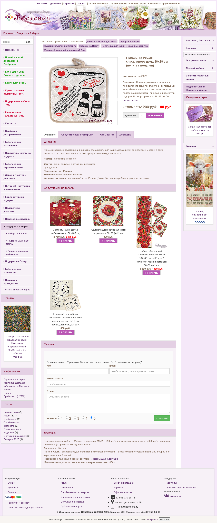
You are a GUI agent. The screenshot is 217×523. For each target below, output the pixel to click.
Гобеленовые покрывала (12, 143)
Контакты (43, 3)
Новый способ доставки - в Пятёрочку (13, 60)
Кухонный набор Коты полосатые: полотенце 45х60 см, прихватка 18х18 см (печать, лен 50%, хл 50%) (65, 319)
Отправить (162, 418)
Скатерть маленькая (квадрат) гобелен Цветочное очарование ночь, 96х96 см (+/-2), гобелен (17, 346)
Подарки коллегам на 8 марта (17, 252)
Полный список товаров (17, 289)
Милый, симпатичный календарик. (199, 214)
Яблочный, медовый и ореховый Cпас (64, 49)
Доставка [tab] (125, 134)
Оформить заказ (196, 60)
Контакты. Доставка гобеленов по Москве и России (16, 386)
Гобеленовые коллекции (12, 270)
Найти (27, 41)
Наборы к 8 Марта (17, 233)
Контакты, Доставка (198, 40)
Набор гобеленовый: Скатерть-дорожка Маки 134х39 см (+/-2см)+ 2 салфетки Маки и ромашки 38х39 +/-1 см (151, 258)
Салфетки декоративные (12, 132)
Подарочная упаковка (12, 209)
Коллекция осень (15, 82)
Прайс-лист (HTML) (14, 396)
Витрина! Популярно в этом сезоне (17, 187)
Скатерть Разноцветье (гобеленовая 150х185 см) (65, 231)
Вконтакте (175, 496)
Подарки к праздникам (11, 281)
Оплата (12, 492)
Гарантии (69, 3)
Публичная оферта (71, 506)
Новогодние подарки (17, 218)
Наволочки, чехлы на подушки (17, 154)
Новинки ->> (12, 49)
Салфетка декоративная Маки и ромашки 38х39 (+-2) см (108, 231)
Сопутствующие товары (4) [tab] (77, 134)
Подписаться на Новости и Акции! (197, 88)
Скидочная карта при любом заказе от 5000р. (200, 130)
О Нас (11, 482)
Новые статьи (11, 412)
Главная (8, 33)
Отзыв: (51, 391)
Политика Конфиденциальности (25, 507)
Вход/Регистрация (124, 482)
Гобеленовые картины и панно (14, 165)
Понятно (164, 519)
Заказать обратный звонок (197, 77)
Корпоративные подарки (14, 198)
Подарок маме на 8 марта (17, 242)
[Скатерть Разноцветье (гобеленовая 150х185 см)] (65, 211)
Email (112, 365)
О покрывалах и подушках (12, 430)
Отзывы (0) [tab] (107, 134)
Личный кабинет (196, 68)
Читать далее (130, 99)
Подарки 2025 (11, 439)
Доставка (55, 3)
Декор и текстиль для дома (15, 176)
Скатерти (10, 123)
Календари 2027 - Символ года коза (15, 73)
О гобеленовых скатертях (12, 423)
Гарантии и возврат (14, 379)
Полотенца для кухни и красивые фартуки (125, 45)
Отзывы (82, 3)
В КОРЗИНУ (155, 115)
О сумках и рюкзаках (15, 435)
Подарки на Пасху (15, 261)
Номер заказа (55, 378)
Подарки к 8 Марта (28, 33)
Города (8, 392)
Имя (49, 365)
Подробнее (153, 519)
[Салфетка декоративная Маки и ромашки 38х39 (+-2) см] (108, 211)
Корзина (191, 48)
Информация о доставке (104, 458)
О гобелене (10, 418)
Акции (7, 415)
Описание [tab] (50, 134)
